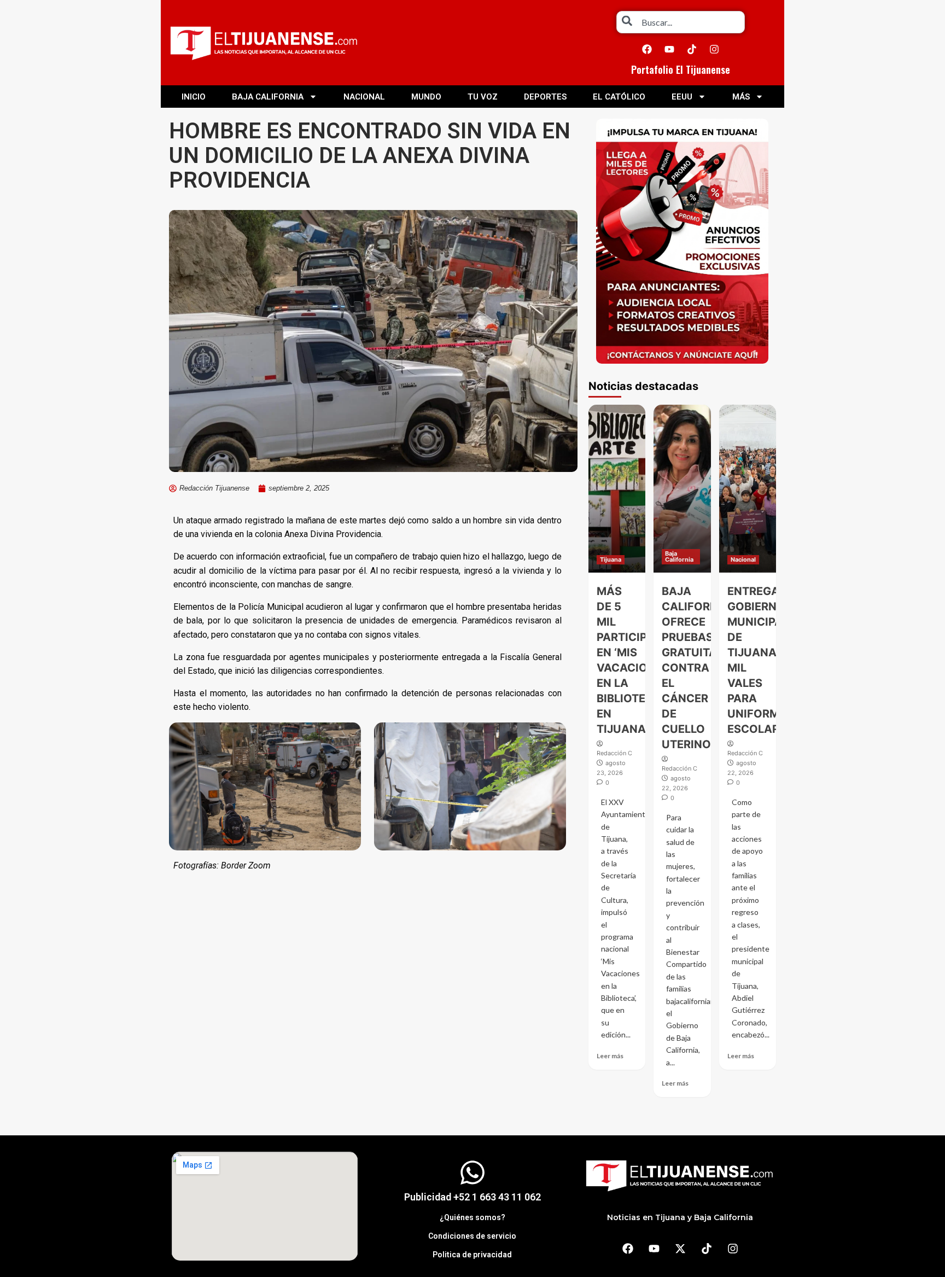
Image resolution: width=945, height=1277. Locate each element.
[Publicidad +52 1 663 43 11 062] (472, 1172)
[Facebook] (647, 49)
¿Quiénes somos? (472, 1217)
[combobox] (680, 22)
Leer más (610, 1056)
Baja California (268, 97)
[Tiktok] (692, 49)
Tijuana (610, 559)
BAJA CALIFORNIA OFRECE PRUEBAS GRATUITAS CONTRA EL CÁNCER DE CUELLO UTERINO (696, 668)
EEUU (682, 97)
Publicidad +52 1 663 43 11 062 (472, 1197)
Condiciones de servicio (472, 1236)
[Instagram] (714, 49)
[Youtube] (669, 49)
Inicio (194, 97)
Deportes (545, 97)
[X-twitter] (680, 1248)
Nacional (364, 97)
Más (741, 97)
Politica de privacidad (472, 1254)
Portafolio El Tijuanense (680, 69)
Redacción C (614, 753)
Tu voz (483, 97)
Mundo (426, 97)
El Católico (619, 97)
